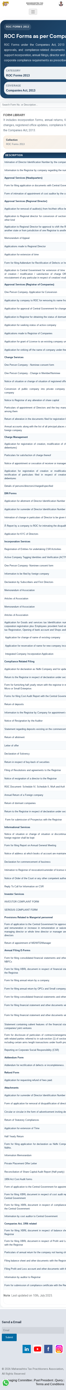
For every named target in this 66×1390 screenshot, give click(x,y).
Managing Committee (18, 1380)
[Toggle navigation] (33, 12)
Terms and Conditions (50, 1384)
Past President (43, 1380)
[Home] (33, 3)
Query (59, 1380)
